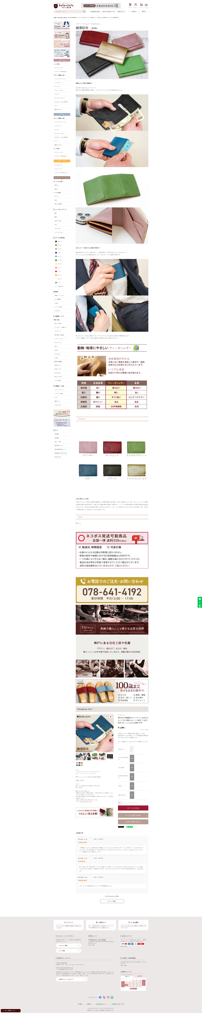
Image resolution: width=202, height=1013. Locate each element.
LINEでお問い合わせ (133, 822)
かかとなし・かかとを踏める (61, 101)
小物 (58, 17)
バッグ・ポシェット (59, 389)
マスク (56, 397)
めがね (56, 350)
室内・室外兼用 (58, 204)
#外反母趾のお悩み (95, 11)
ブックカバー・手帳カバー (61, 327)
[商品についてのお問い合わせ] (133, 815)
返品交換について (59, 445)
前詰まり (57, 185)
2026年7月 (127, 976)
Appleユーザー (58, 365)
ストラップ (57, 86)
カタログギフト (58, 405)
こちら (90, 801)
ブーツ (56, 105)
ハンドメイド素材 (59, 393)
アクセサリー (58, 310)
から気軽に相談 (200, 604)
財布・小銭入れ (63, 17)
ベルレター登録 (63, 945)
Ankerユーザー (58, 369)
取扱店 (144, 11)
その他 (56, 303)
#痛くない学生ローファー (109, 11)
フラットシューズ (59, 67)
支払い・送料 (58, 441)
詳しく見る (91, 945)
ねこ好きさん (58, 373)
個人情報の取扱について (60, 449)
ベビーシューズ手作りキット (61, 172)
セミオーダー (58, 228)
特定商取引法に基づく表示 (61, 453)
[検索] (85, 11)
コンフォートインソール (60, 78)
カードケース (58, 331)
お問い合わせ (58, 457)
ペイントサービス (59, 232)
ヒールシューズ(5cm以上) (60, 71)
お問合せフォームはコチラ (66, 979)
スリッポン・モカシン (60, 98)
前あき (56, 189)
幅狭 (56, 217)
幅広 (56, 213)
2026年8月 (139, 976)
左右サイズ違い (58, 220)
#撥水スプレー (121, 11)
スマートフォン (58, 342)
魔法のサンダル (58, 109)
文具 (56, 346)
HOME (55, 17)
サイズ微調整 (58, 299)
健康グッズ (57, 401)
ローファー (57, 94)
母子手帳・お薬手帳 (59, 335)
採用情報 (57, 437)
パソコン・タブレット (60, 338)
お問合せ (134, 11)
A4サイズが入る (58, 376)
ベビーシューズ (58, 168)
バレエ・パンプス (59, 90)
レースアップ (58, 82)
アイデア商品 (58, 380)
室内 (56, 200)
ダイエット (57, 196)
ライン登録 (62, 950)
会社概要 (57, 434)
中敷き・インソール (59, 295)
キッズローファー (59, 165)
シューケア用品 (58, 307)
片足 (56, 224)
